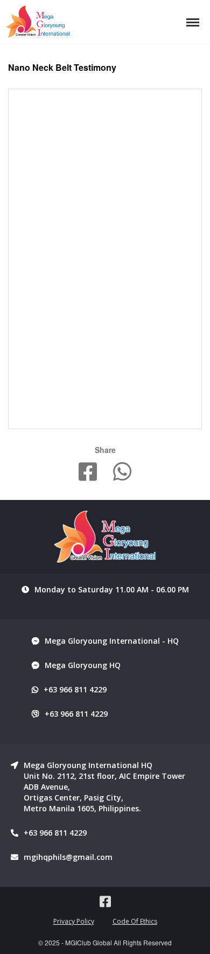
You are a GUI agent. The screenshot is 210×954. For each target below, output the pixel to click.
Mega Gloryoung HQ (83, 665)
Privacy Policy (73, 921)
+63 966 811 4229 (75, 689)
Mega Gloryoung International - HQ (112, 641)
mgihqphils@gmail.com (68, 857)
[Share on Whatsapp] (122, 472)
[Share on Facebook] (88, 472)
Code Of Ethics (135, 921)
